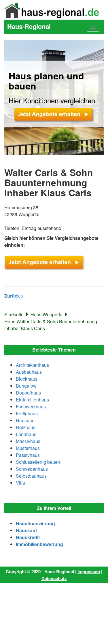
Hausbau (25, 420)
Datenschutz (54, 578)
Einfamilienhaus (32, 399)
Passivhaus (28, 455)
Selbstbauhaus (31, 475)
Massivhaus (28, 441)
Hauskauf (26, 530)
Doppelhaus (28, 392)
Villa (20, 482)
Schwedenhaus (32, 469)
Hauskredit (28, 537)
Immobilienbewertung (39, 544)
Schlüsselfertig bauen (38, 462)
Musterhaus (28, 448)
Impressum (88, 571)
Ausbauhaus (29, 372)
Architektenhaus (32, 365)
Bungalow (26, 385)
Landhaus (26, 434)
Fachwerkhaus (31, 406)
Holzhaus (25, 427)
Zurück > (14, 295)
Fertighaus (27, 413)
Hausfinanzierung (35, 523)
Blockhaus (26, 378)
